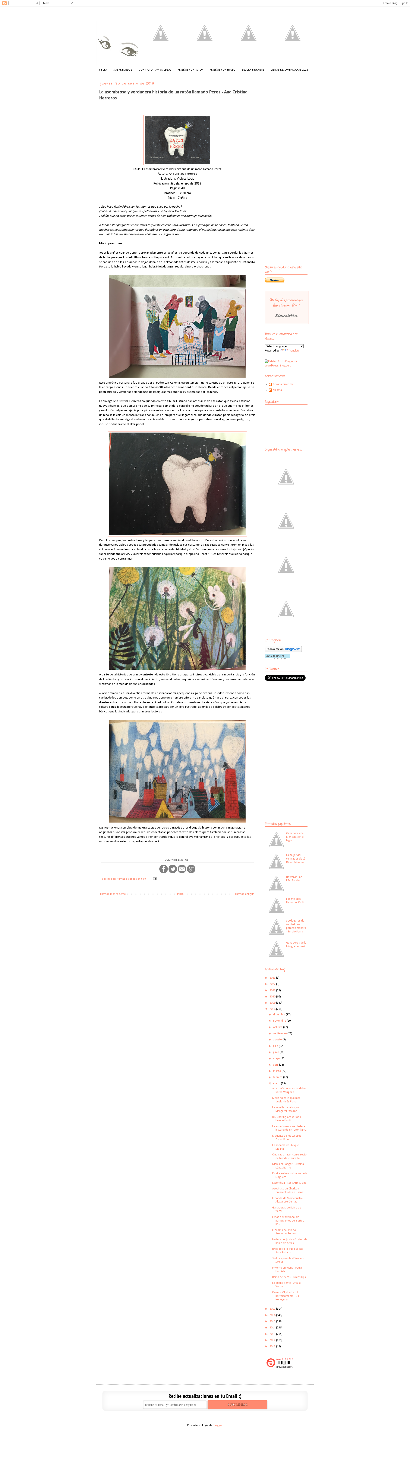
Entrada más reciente (113, 894)
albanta (277, 390)
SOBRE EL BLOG (122, 69)
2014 (272, 1327)
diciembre (279, 1014)
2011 (272, 1346)
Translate (294, 350)
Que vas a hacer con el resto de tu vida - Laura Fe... (289, 1156)
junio (276, 1052)
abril (276, 1065)
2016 (272, 1315)
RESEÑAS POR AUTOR (190, 69)
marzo (277, 1071)
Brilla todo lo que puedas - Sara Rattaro (288, 1250)
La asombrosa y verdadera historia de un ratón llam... (289, 1128)
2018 (272, 1009)
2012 (272, 1340)
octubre (278, 1027)
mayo (277, 1058)
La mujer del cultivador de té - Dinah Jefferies (296, 859)
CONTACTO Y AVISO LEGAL (155, 69)
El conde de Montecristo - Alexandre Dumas (287, 1200)
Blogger (218, 1425)
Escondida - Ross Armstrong (289, 1183)
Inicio (180, 894)
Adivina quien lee (283, 384)
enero (277, 1083)
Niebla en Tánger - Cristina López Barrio (288, 1166)
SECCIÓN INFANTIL (253, 69)
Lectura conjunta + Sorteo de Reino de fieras (289, 1241)
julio (276, 1046)
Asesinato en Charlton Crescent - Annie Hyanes (288, 1190)
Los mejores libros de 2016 (294, 900)
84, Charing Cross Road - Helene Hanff (287, 1118)
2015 (272, 1321)
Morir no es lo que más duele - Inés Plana (286, 1099)
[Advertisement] (291, 715)
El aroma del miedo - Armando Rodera (284, 1232)
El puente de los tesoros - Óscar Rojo (287, 1137)
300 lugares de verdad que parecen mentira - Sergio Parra (296, 926)
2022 (272, 984)
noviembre (280, 1020)
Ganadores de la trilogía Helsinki (296, 944)
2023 (272, 977)
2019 (272, 1002)
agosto (278, 1039)
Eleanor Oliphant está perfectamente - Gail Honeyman (286, 1296)
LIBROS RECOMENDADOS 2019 (289, 69)
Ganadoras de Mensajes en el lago (295, 837)
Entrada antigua (244, 894)
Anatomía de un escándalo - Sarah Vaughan (289, 1090)
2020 (272, 996)
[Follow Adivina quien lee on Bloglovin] (283, 651)
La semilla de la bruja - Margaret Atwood (285, 1109)
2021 (272, 990)
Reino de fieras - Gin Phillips (289, 1277)
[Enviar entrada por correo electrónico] (154, 879)
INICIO (103, 69)
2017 (272, 1308)
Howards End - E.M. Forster (295, 879)
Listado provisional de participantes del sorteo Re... (288, 1221)
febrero (278, 1077)
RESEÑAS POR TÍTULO (223, 69)
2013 (272, 1334)
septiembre (280, 1033)
